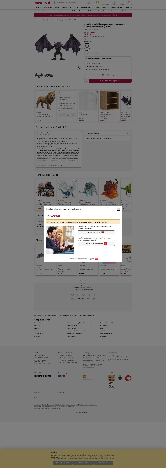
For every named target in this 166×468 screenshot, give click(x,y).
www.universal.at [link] (81, 259)
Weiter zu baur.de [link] (94, 232)
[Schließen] (118, 209)
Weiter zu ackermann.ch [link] (94, 243)
